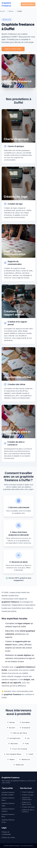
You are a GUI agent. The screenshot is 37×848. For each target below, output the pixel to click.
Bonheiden (26, 722)
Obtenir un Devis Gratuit (13, 49)
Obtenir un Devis (28, 4)
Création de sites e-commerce (28, 811)
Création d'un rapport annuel (26, 803)
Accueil (2, 11)
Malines (11, 11)
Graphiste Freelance (10, 778)
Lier (28, 738)
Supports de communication (26, 798)
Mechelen (14, 744)
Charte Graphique (28, 792)
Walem (12, 759)
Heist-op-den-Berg (20, 733)
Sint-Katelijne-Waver (14, 754)
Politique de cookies (8, 837)
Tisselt (30, 754)
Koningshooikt (15, 738)
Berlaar (12, 722)
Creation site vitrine (28, 807)
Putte (27, 744)
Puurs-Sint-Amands (19, 749)
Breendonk (26, 728)
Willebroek (20, 765)
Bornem (12, 728)
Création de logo (27, 795)
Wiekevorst (26, 759)
